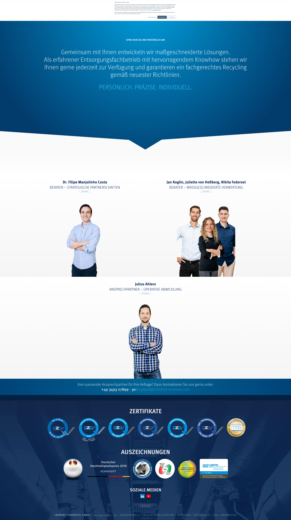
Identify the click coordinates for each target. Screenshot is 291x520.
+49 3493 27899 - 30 (118, 389)
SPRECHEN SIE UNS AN (145, 506)
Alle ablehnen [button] (172, 17)
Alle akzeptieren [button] (162, 17)
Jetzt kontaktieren (84, 191)
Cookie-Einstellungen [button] (152, 17)
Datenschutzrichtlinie (156, 10)
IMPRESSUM (184, 515)
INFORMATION (229, 515)
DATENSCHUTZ (202, 515)
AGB (215, 515)
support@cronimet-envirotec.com (164, 389)
